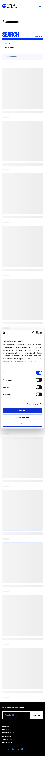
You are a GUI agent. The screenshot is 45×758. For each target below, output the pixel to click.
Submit (39, 36)
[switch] (39, 380)
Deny (22, 424)
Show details (32, 404)
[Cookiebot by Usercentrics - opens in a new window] (32, 332)
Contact (5, 729)
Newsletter (7, 742)
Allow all (22, 411)
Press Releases (8, 732)
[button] (22, 45)
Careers (5, 726)
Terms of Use (7, 739)
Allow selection (22, 417)
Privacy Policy (7, 736)
